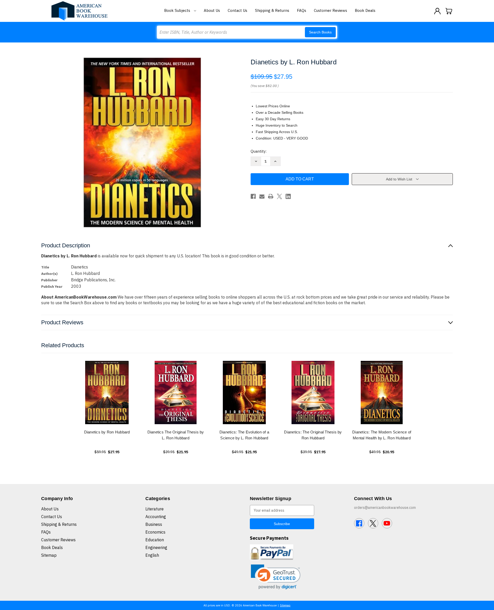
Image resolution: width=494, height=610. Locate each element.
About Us (212, 10)
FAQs (301, 10)
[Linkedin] (288, 196)
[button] (276, 577)
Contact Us (237, 10)
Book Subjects (177, 10)
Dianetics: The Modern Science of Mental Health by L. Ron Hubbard (381, 435)
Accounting (155, 516)
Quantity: (259, 151)
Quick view (107, 392)
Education (154, 539)
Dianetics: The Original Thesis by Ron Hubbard (313, 435)
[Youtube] (387, 523)
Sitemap (49, 555)
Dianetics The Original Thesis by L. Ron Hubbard (175, 435)
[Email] (261, 196)
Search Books (320, 32)
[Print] (270, 196)
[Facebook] (253, 196)
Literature (154, 508)
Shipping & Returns (272, 10)
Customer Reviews (330, 10)
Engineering (156, 547)
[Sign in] (437, 11)
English (152, 555)
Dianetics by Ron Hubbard (107, 432)
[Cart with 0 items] (449, 11)
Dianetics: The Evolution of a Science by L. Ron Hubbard (244, 435)
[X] (279, 196)
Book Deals (365, 10)
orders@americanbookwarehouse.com (385, 507)
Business (153, 524)
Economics (155, 532)
